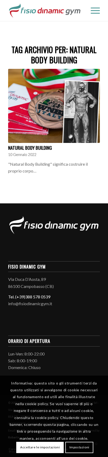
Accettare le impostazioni (40, 447)
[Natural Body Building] (54, 106)
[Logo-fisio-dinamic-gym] (45, 10)
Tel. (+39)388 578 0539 (29, 296)
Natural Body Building (30, 147)
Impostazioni (79, 447)
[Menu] (92, 10)
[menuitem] (92, 10)
